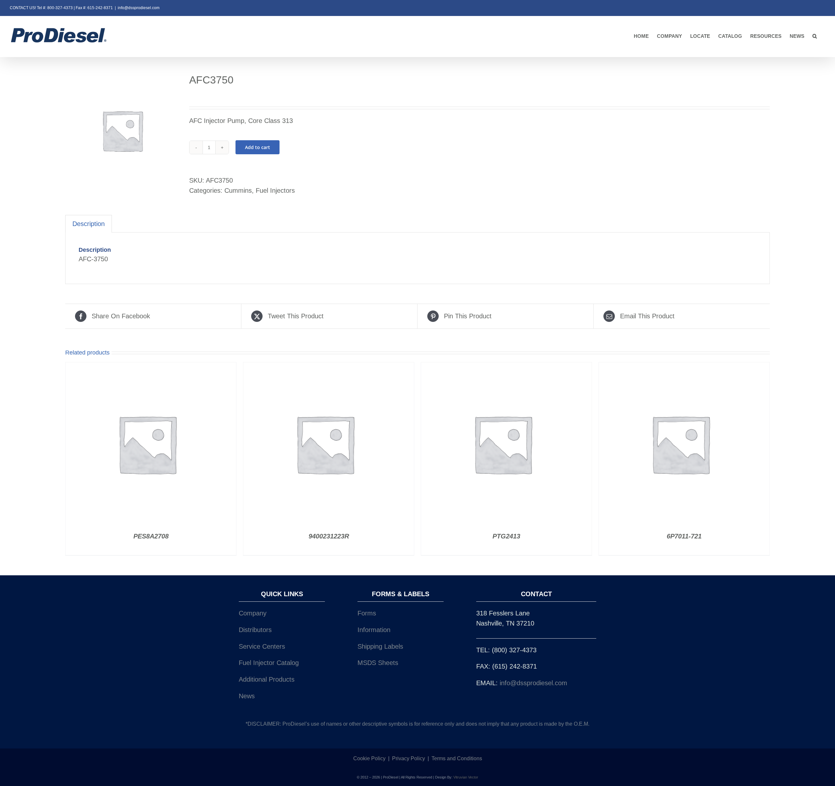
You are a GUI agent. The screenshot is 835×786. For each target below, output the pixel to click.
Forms (366, 613)
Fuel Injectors (275, 190)
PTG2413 (506, 536)
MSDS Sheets (377, 662)
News (247, 696)
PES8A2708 (151, 536)
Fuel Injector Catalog (269, 662)
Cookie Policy (369, 758)
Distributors (255, 629)
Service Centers (262, 646)
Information (373, 629)
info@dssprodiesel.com (138, 8)
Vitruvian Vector (465, 777)
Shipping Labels (380, 646)
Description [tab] (88, 223)
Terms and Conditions (457, 758)
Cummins (238, 190)
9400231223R (329, 536)
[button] (814, 36)
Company (252, 613)
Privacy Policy (408, 758)
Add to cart (257, 147)
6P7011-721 (684, 536)
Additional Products (267, 679)
